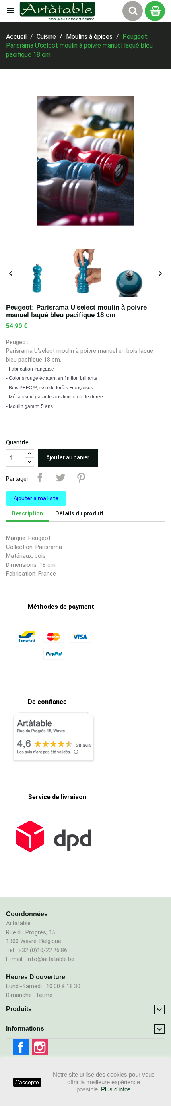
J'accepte (27, 1082)
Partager (40, 478)
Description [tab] (27, 513)
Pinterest (81, 478)
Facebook (21, 1047)
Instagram (40, 1047)
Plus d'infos (116, 1089)
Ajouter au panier (67, 457)
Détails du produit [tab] (79, 513)
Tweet (60, 478)
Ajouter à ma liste (36, 498)
